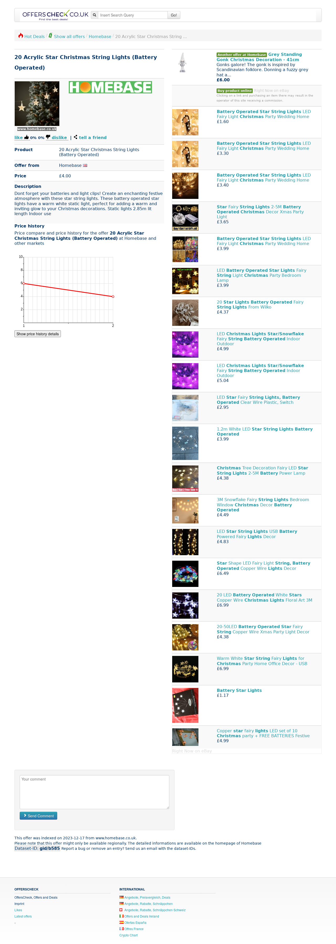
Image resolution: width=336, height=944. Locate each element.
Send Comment (40, 815)
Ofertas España (135, 922)
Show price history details (38, 333)
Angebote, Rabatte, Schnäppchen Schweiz (155, 910)
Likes (18, 910)
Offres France (134, 928)
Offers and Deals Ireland (141, 916)
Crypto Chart (128, 935)
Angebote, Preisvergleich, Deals (147, 897)
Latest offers (23, 916)
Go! (174, 15)
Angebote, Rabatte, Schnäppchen (148, 903)
